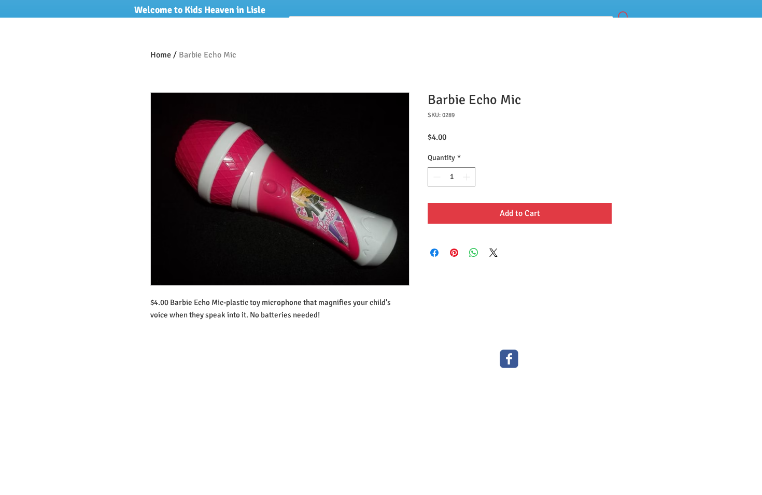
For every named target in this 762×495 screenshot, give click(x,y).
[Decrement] (435, 177)
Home (160, 55)
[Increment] (467, 177)
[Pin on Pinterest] (454, 252)
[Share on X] (493, 252)
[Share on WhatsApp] (474, 252)
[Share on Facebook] (434, 252)
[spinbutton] (451, 177)
